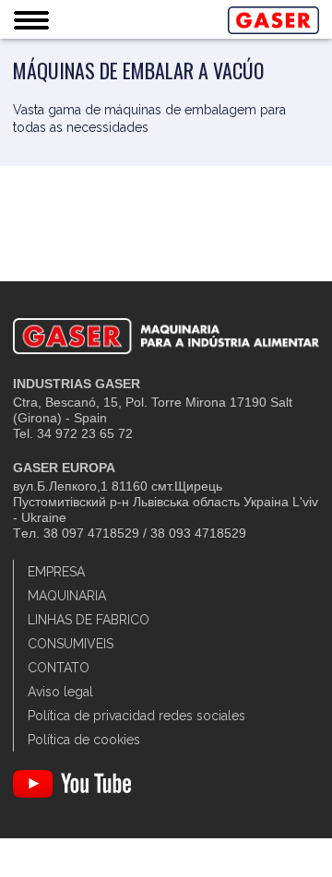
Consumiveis (70, 643)
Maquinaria (67, 595)
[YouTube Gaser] (72, 793)
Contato (58, 667)
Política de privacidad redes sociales (136, 715)
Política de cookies (84, 739)
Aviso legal (60, 691)
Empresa (56, 571)
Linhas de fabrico (88, 619)
